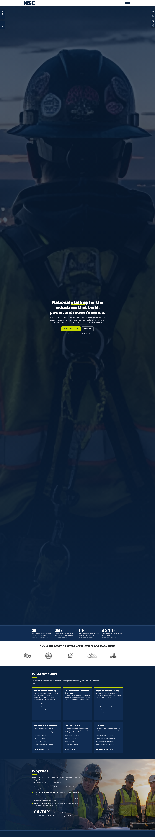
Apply (2, 24)
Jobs (103, 3)
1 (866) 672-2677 (86, 333)
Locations (95, 3)
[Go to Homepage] (30, 3)
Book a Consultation (71, 328)
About (68, 3)
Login (127, 3)
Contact (119, 3)
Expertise (86, 3)
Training (111, 3)
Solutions (76, 3)
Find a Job (87, 328)
